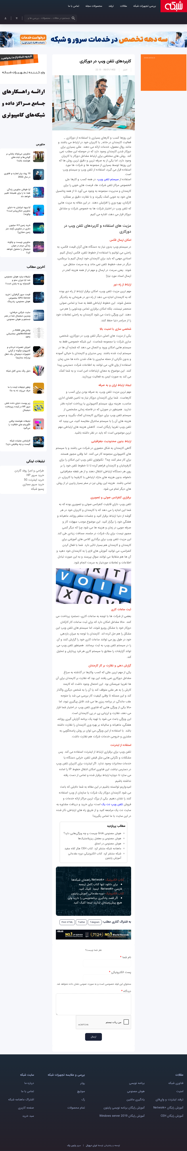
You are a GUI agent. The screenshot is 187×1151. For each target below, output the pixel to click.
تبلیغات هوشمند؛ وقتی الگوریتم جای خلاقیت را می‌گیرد (19, 424)
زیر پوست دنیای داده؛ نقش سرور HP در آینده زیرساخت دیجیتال (17, 406)
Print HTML (67, 922)
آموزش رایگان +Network (168, 1107)
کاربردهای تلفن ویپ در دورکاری (105, 61)
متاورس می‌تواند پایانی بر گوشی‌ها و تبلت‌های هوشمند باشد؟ (18, 157)
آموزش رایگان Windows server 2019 (122, 1116)
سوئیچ (81, 1091)
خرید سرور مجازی (33, 484)
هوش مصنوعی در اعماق (108, 843)
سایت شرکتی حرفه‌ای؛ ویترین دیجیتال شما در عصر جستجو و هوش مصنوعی (17, 316)
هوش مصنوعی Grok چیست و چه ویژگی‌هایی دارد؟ (92, 833)
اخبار (125, 70)
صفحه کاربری (26, 1107)
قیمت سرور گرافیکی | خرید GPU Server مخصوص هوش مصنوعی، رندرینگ (17, 298)
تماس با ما (73, 6)
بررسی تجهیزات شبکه (144, 6)
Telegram (95, 922)
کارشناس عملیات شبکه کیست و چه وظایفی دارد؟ (18, 442)
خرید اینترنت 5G (34, 480)
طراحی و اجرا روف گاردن (29, 470)
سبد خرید (28, 1116)
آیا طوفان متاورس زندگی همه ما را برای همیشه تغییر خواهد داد (17, 193)
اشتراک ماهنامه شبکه (21, 1099)
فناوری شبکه (175, 1083)
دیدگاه (126, 991)
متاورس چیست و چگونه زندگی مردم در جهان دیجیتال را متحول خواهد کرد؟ (18, 247)
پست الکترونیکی (120, 972)
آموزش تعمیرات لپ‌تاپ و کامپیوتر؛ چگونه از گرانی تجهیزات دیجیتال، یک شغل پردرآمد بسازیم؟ (17, 352)
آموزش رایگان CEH (172, 1116)
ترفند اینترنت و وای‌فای (169, 1099)
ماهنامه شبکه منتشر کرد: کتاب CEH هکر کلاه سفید (92, 848)
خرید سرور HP (35, 475)
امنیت (179, 1091)
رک (83, 1099)
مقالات (123, 6)
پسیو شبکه (37, 489)
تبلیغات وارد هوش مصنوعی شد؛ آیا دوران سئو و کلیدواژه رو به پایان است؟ (17, 280)
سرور (74, 1145)
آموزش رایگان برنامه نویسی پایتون (124, 1107)
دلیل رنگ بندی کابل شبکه (18, 371)
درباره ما (29, 1083)
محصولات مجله (93, 6)
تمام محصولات (76, 1107)
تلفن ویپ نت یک (112, 804)
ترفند (111, 6)
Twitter (81, 922)
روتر (82, 1083)
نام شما (125, 957)
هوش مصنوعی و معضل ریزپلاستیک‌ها (99, 838)
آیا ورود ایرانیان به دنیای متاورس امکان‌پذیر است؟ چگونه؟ (18, 211)
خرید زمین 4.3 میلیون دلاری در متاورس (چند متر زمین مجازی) (18, 229)
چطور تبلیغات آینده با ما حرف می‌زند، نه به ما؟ (19, 388)
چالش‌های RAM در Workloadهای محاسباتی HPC (18, 334)
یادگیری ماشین (136, 1099)
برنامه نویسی (137, 1083)
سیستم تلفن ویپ (109, 179)
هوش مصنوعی (136, 1091)
